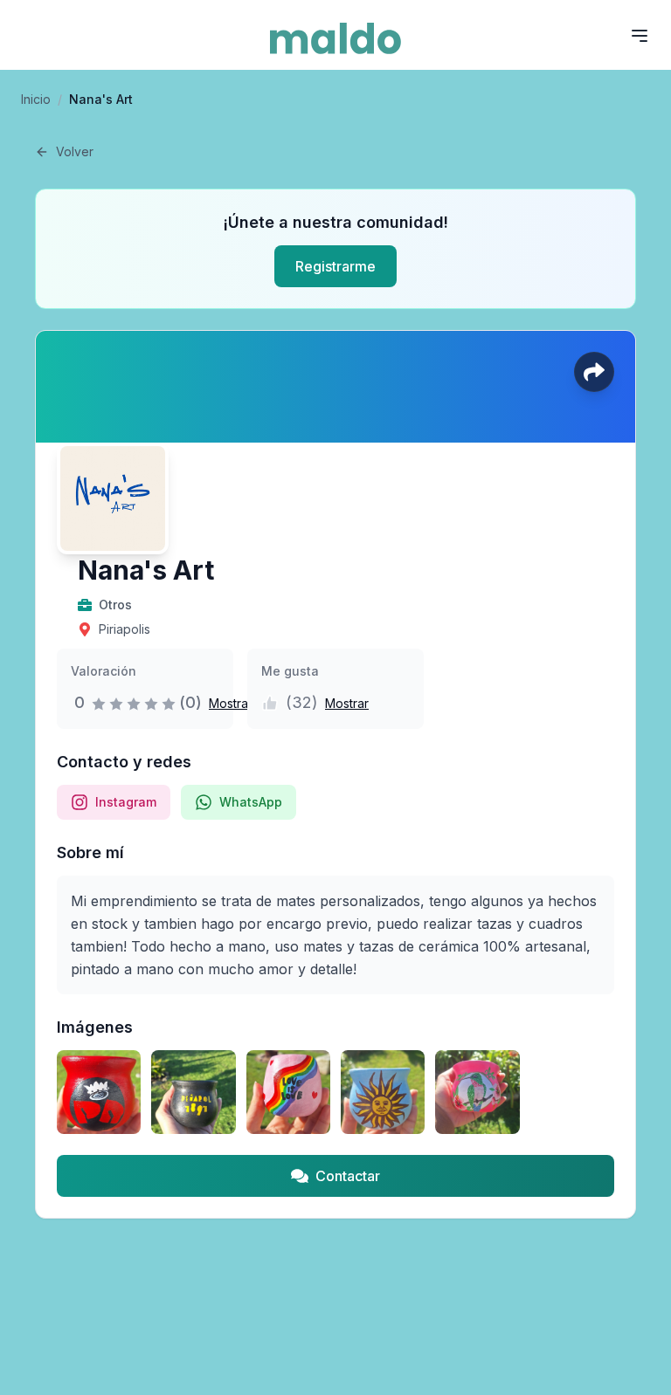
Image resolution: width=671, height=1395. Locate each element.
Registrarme (335, 266)
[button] (227, 702)
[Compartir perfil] (594, 372)
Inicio (36, 99)
